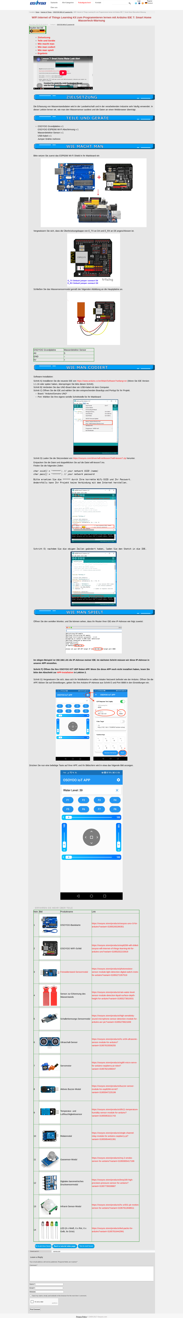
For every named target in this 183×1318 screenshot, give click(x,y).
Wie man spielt (46, 50)
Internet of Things (46, 12)
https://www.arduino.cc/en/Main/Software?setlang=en (102, 381)
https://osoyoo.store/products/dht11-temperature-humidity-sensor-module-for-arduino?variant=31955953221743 (115, 1112)
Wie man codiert (46, 47)
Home (37, 12)
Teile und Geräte (46, 40)
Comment (33, 1265)
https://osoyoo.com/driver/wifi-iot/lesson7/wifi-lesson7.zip (99, 458)
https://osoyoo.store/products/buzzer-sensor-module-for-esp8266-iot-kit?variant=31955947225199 (113, 1089)
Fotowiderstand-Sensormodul (74, 972)
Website (32, 1292)
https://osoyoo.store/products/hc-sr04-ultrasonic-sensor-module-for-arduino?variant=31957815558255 (115, 1042)
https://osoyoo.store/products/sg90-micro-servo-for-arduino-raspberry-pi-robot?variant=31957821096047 (114, 1065)
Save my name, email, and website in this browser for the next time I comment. (59, 1296)
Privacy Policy (81, 1317)
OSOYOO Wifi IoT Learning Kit (63, 12)
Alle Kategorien (68, 3)
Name (32, 1284)
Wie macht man (46, 44)
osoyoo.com (56, 1251)
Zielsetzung (44, 37)
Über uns (54, 7)
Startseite (54, 3)
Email (32, 1288)
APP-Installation (65, 672)
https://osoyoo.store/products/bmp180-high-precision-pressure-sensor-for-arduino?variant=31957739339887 (112, 1183)
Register (149, 1)
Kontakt (98, 3)
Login (139, 1)
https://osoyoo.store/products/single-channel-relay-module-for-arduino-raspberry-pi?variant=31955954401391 (113, 1136)
